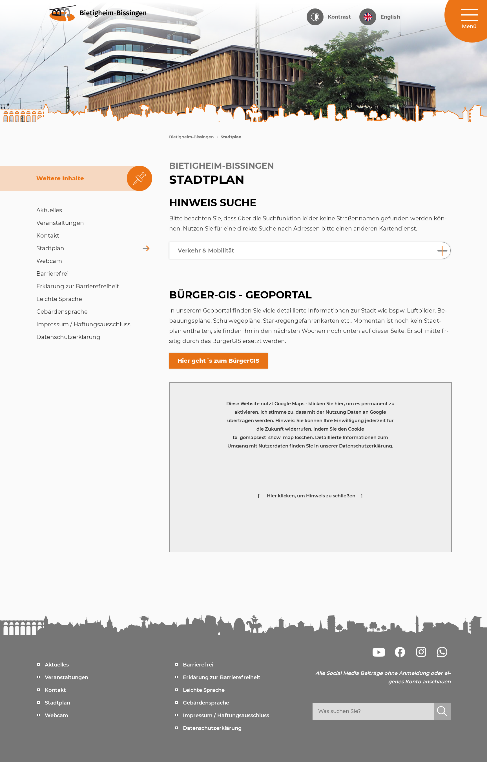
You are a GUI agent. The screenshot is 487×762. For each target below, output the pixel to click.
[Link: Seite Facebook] (399, 652)
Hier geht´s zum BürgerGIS (218, 360)
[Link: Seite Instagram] (421, 652)
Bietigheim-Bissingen (191, 136)
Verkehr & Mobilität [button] (206, 250)
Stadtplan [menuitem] (57, 703)
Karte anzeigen (178, 384)
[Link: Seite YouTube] (378, 652)
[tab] (310, 250)
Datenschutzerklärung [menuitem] (212, 728)
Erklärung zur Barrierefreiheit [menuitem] (221, 677)
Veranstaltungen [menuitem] (66, 677)
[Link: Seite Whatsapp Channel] (442, 652)
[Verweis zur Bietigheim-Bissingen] (108, 12)
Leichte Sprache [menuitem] (204, 690)
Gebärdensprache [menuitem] (206, 703)
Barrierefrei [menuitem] (198, 665)
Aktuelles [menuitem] (57, 665)
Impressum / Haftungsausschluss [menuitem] (226, 715)
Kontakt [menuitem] (55, 690)
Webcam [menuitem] (56, 715)
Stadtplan (231, 136)
